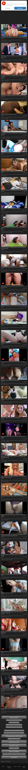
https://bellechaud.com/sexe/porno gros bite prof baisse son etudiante (14, 751)
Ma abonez (20, 8)
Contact (15, 766)
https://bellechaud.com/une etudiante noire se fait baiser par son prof (14, 741)
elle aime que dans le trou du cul (14, 727)
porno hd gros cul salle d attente (14, 724)
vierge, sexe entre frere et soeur (14, 720)
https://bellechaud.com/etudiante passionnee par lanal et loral (14, 757)
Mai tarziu (8, 8)
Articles (3, 766)
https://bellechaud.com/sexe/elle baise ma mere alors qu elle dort (14, 717)
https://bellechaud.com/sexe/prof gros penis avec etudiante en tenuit (14, 745)
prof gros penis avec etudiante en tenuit (14, 730)
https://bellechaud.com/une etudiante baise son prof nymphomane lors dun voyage (14, 736)
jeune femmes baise (14, 722)
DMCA (19, 766)
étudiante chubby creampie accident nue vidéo (14, 754)
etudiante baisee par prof (14, 738)
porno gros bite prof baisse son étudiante (14, 732)
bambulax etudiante (14, 748)
